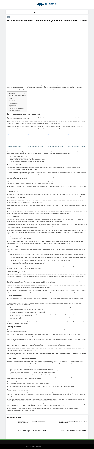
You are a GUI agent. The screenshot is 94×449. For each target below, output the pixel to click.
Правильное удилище (13, 103)
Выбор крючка (12, 100)
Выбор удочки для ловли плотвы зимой (17, 95)
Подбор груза (11, 98)
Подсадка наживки (13, 105)
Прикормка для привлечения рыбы (16, 108)
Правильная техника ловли (15, 110)
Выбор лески (11, 101)
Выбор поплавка (12, 96)
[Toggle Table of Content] (24, 93)
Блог (8, 17)
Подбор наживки (12, 106)
